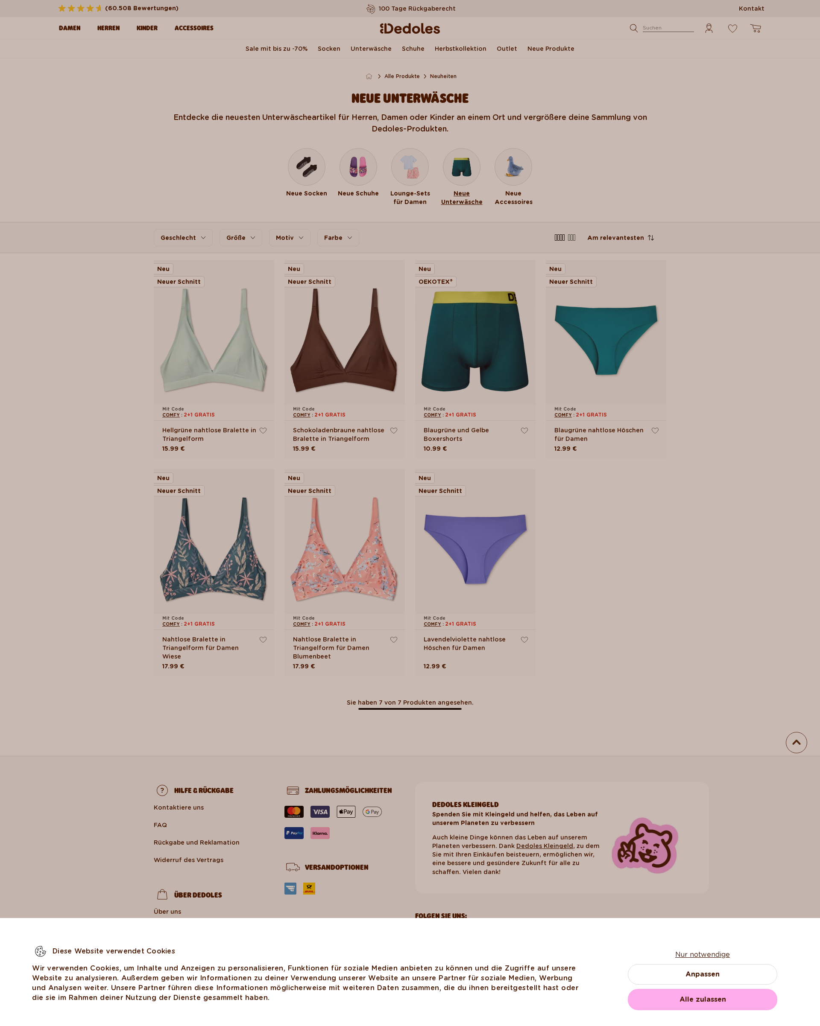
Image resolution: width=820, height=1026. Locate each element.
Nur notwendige (702, 954)
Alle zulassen (702, 999)
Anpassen (702, 974)
